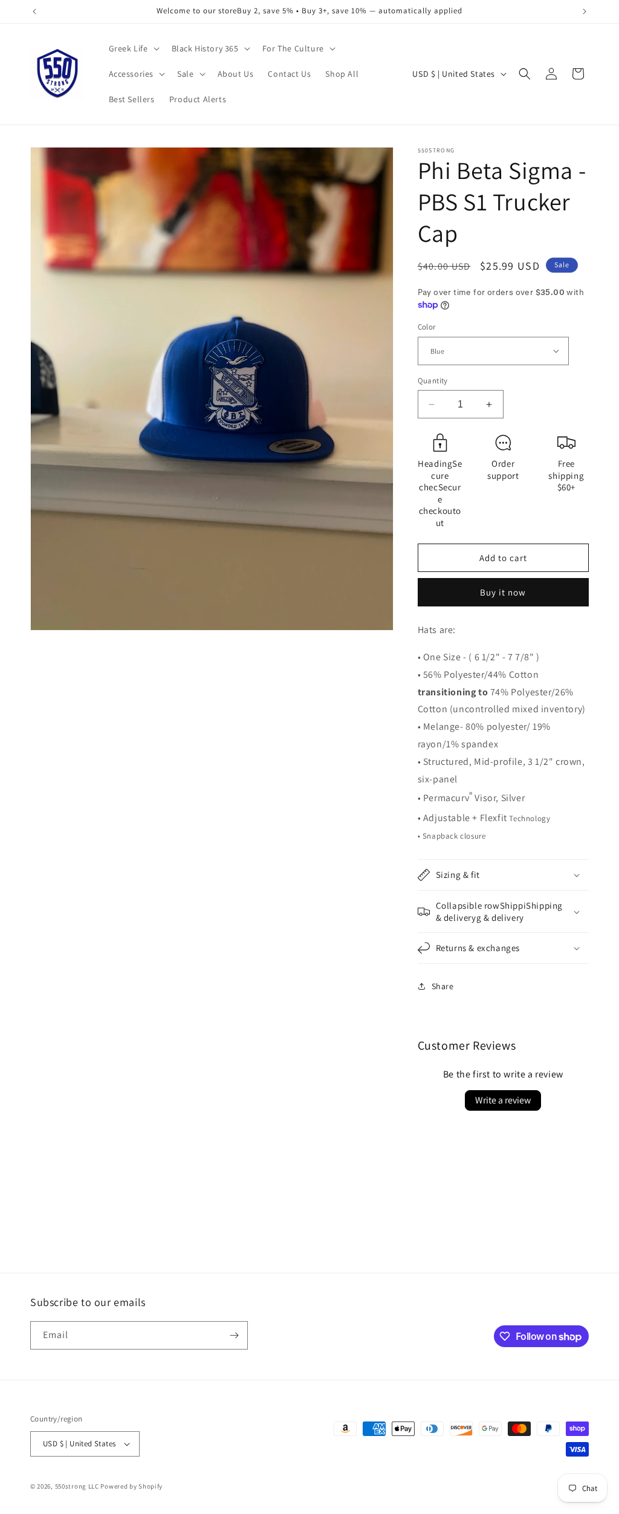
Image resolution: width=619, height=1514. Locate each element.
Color (427, 327)
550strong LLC (77, 1486)
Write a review (503, 1100)
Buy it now (503, 592)
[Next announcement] (584, 11)
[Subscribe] (234, 1335)
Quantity (433, 380)
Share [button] (443, 986)
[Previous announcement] (34, 11)
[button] (133, 48)
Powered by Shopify (131, 1486)
